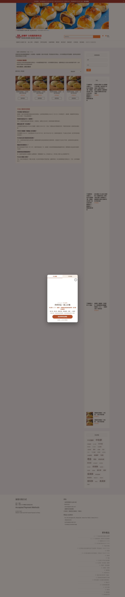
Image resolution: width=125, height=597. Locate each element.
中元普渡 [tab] (55, 276)
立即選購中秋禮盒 (62, 316)
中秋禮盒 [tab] (70, 276)
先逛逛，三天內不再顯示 (62, 320)
